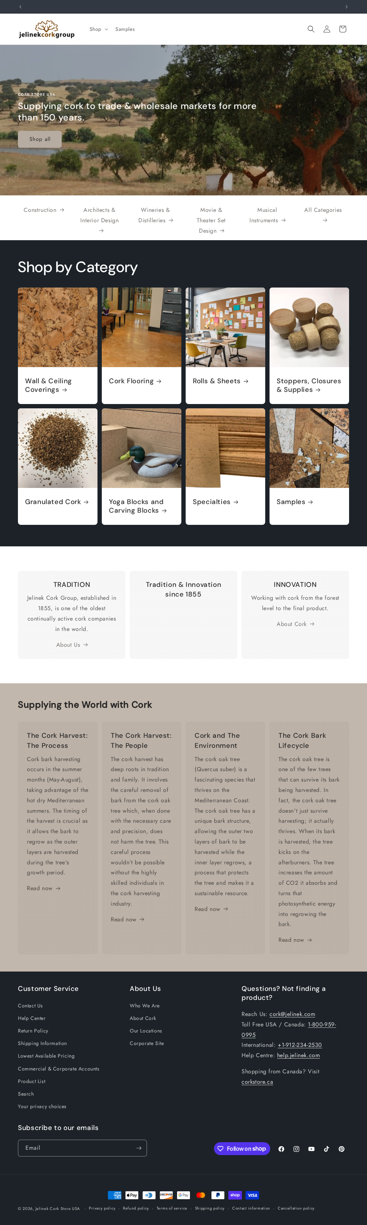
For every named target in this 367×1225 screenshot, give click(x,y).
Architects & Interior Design (99, 215)
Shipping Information (42, 1043)
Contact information (251, 1208)
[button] (98, 29)
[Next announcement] (346, 7)
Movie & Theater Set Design (211, 220)
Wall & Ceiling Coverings (48, 385)
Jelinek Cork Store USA (57, 1208)
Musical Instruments (263, 215)
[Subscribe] (139, 1148)
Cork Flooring (131, 381)
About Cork (292, 624)
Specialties (212, 502)
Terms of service (172, 1208)
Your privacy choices (42, 1106)
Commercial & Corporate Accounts (59, 1068)
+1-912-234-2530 (300, 1045)
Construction (40, 210)
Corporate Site (147, 1043)
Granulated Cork (53, 502)
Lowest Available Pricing (46, 1055)
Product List (31, 1081)
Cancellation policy (296, 1208)
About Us (68, 645)
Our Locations (146, 1030)
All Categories (323, 210)
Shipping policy (210, 1208)
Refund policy (136, 1208)
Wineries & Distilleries (154, 215)
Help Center (32, 1018)
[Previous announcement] (20, 7)
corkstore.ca (257, 1082)
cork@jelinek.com (292, 1014)
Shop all (40, 139)
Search (26, 1093)
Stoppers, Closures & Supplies (309, 385)
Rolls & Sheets (217, 381)
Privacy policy (102, 1208)
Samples (291, 502)
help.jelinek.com (298, 1055)
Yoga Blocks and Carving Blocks (136, 506)
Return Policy (33, 1030)
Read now (40, 888)
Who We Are (145, 1005)
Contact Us (30, 1005)
